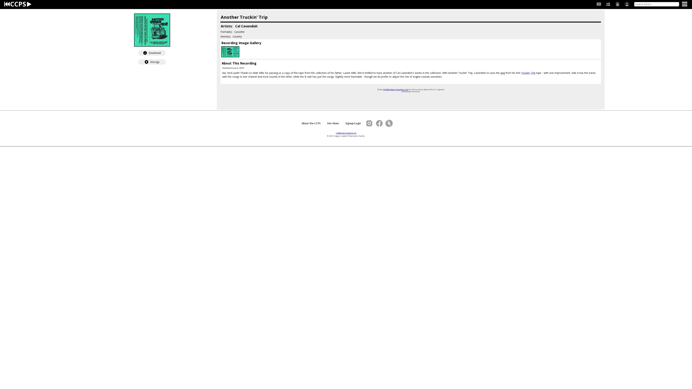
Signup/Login (353, 123)
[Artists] (608, 4)
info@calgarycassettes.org (395, 89)
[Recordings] (599, 4)
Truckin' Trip (528, 73)
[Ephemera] (617, 4)
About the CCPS (311, 123)
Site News (333, 123)
